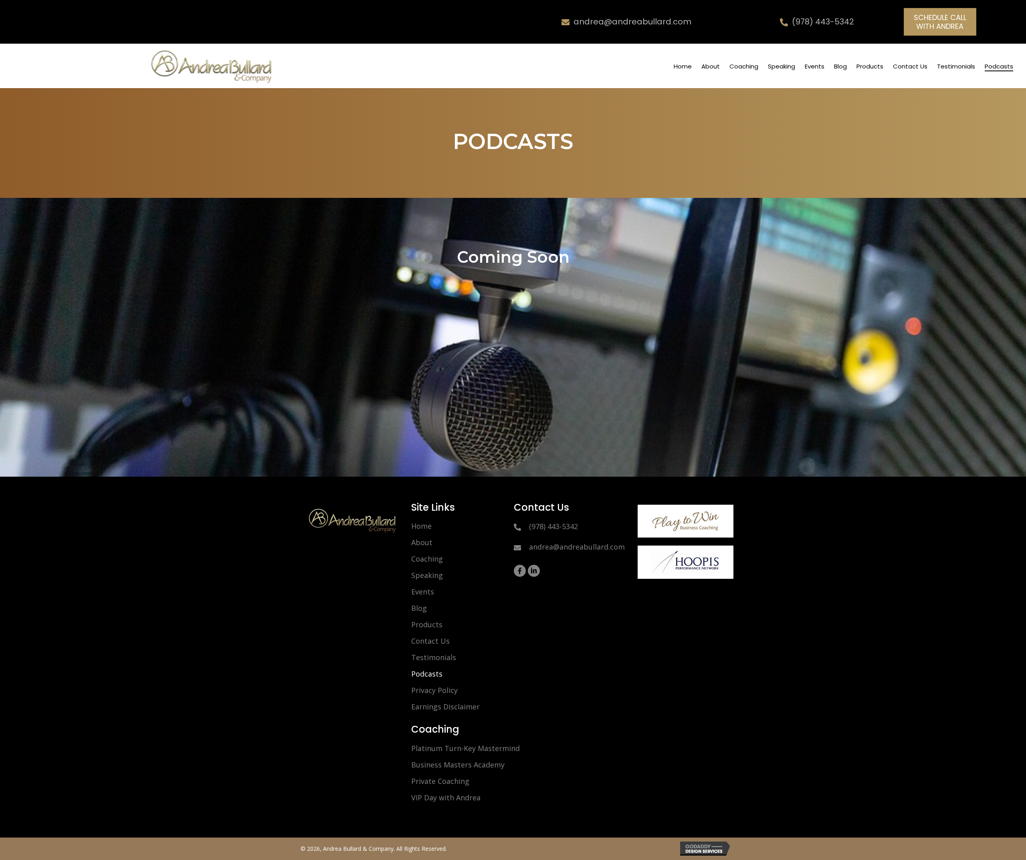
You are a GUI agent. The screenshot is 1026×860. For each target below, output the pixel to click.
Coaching (427, 559)
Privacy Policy (434, 690)
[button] (940, 22)
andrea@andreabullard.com (632, 21)
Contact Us (430, 641)
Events (422, 591)
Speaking (427, 575)
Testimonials (433, 657)
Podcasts (426, 674)
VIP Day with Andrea (446, 797)
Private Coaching (440, 781)
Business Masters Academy (458, 764)
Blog (419, 608)
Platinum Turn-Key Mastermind (465, 748)
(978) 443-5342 (823, 21)
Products (426, 624)
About (421, 542)
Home (421, 526)
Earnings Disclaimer (445, 706)
